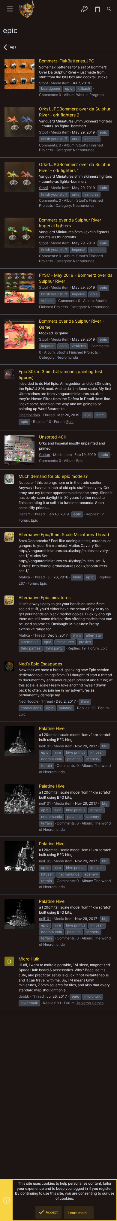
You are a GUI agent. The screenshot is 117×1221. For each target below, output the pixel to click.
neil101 (45, 746)
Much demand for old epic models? (53, 476)
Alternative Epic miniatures (44, 597)
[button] (9, 9)
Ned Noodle (28, 701)
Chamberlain (29, 415)
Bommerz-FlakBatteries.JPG (66, 60)
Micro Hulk (29, 958)
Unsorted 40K (52, 436)
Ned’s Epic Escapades (40, 663)
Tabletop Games (90, 1003)
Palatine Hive (51, 728)
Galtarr (44, 454)
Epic (70, 421)
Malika (24, 577)
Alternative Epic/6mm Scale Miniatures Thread (64, 534)
